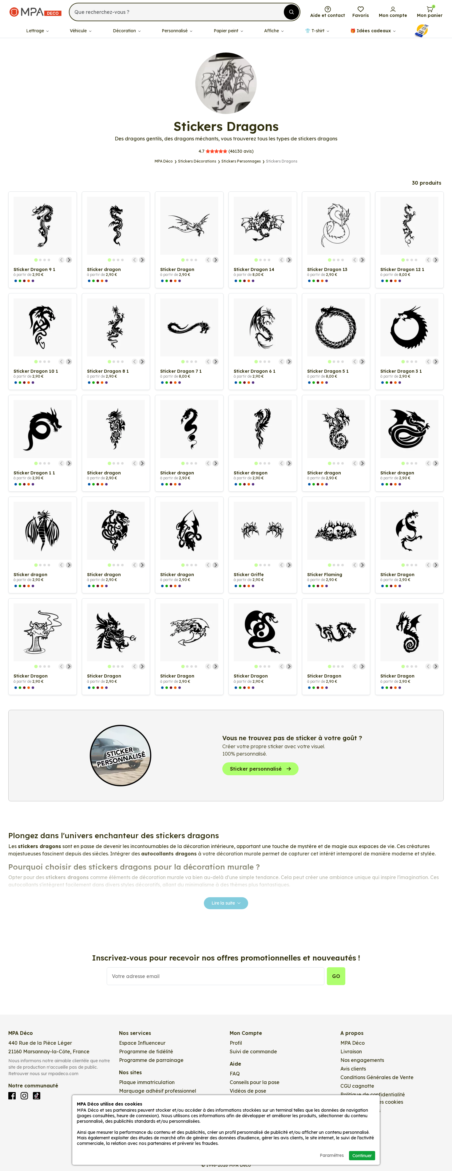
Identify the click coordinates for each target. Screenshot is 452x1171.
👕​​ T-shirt (315, 30)
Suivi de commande (253, 1051)
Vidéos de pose (248, 1091)
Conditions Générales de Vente (377, 1077)
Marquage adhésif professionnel (157, 1091)
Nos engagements (362, 1060)
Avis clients (353, 1069)
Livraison (351, 1051)
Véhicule (79, 30)
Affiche (272, 30)
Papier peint (227, 30)
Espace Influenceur (142, 1043)
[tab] (36, 259)
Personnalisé (175, 30)
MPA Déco (352, 1043)
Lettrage (35, 30)
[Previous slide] (61, 260)
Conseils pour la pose (255, 1082)
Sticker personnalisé (256, 769)
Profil (236, 1043)
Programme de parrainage (151, 1060)
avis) (226, 151)
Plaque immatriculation (147, 1082)
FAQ (235, 1074)
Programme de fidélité (146, 1051)
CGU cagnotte (357, 1086)
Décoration (125, 30)
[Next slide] (69, 260)
